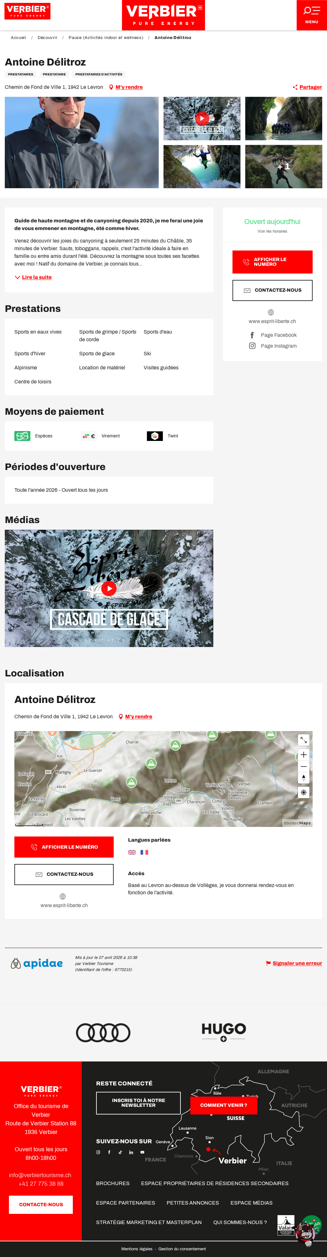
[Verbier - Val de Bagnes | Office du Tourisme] (163, 15)
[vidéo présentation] (109, 588)
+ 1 (283, 166)
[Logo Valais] (286, 1225)
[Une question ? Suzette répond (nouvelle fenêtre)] (305, 1234)
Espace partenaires (125, 1203)
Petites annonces (193, 1203)
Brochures (113, 1183)
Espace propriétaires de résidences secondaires (215, 1183)
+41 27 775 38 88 (41, 1184)
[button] (82, 142)
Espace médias (252, 1203)
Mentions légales (137, 1249)
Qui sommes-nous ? (240, 1222)
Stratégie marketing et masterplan (149, 1222)
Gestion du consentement (182, 1249)
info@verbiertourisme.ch (41, 1175)
